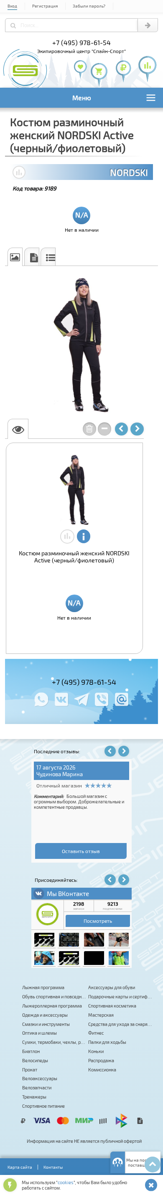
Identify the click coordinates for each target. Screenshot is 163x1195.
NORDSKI (129, 172)
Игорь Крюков (41, 774)
